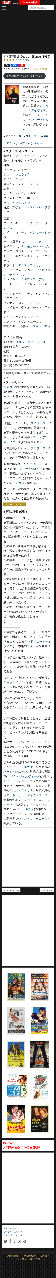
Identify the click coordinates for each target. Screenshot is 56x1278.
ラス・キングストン (16, 202)
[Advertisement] (28, 33)
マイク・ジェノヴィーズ (23, 776)
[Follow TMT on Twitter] (5, 1243)
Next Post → (47, 890)
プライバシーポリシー (14, 1235)
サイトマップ (9, 1228)
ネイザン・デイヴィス (27, 795)
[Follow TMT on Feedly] (24, 1243)
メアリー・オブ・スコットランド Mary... (39, 1112)
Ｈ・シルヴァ (25, 809)
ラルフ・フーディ (33, 279)
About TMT (12, 1256)
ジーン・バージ (34, 317)
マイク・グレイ (13, 179)
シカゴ (19, 482)
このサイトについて (13, 1231)
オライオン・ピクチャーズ (28, 342)
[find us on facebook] (10, 1243)
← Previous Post (11, 890)
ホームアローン (37, 742)
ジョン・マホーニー (31, 818)
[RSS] (15, 1243)
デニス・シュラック (16, 174)
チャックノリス (13, 682)
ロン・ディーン (28, 302)
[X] (7, 65)
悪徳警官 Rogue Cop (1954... (14, 979)
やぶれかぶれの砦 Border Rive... (39, 1013)
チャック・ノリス (36, 632)
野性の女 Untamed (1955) (36, 979)
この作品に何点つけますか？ (16, 69)
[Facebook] (14, 65)
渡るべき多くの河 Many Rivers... (40, 1080)
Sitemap (45, 1256)
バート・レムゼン (33, 241)
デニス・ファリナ (30, 265)
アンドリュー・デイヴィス (30, 155)
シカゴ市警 (10, 387)
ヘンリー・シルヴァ (29, 468)
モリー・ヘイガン (39, 246)
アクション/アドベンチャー (24, 143)
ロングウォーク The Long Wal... (38, 1047)
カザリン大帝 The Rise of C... (15, 1112)
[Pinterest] (21, 65)
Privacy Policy (29, 1256)
